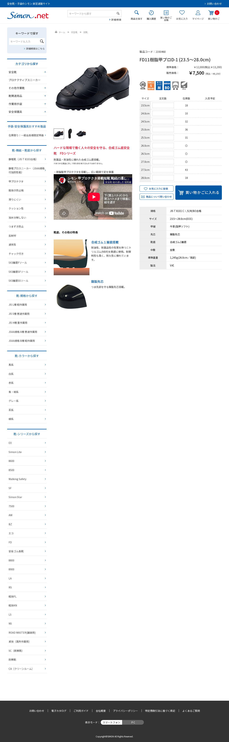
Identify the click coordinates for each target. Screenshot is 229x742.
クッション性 (16, 208)
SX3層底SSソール (18, 280)
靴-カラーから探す (27, 356)
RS (10, 587)
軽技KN (13, 605)
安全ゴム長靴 (16, 551)
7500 (11, 506)
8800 (11, 560)
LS (10, 614)
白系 (11, 374)
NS (10, 623)
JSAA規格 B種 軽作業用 (22, 340)
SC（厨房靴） (16, 650)
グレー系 (14, 401)
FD (10, 542)
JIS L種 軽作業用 (18, 304)
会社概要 (101, 710)
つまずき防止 (16, 226)
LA (10, 578)
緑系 (11, 419)
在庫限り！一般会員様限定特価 (26, 135)
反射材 (12, 235)
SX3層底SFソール (18, 271)
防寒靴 (12, 659)
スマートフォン (111, 722)
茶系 (11, 410)
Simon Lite (15, 452)
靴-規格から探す (26, 295)
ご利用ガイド (81, 710)
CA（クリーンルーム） (21, 668)
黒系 (11, 364)
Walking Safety (17, 479)
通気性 (12, 244)
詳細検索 (116, 19)
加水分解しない (17, 217)
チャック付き (16, 253)
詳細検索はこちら (35, 48)
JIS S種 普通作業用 (19, 313)
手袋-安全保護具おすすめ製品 (27, 126)
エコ (11, 533)
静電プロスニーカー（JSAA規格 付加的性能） (27, 170)
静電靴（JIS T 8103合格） (23, 159)
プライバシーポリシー (125, 710)
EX (10, 443)
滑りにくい (15, 199)
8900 (11, 569)
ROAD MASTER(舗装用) (22, 632)
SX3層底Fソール (18, 262)
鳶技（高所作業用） (20, 641)
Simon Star (15, 497)
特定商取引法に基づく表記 (160, 710)
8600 (11, 461)
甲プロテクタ (16, 181)
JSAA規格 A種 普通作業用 (23, 332)
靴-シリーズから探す (27, 434)
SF (10, 488)
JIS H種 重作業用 (18, 322)
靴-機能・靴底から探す (27, 150)
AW (10, 515)
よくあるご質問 (191, 710)
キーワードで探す (26, 33)
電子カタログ (58, 710)
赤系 (11, 383)
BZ (10, 524)
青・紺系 (14, 392)
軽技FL (12, 596)
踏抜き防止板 (16, 190)
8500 (11, 470)
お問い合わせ (214, 3)
